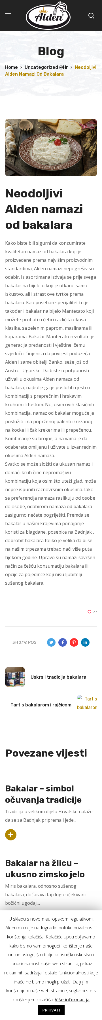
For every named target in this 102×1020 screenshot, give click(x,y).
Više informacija (72, 999)
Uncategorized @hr (46, 67)
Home (11, 67)
